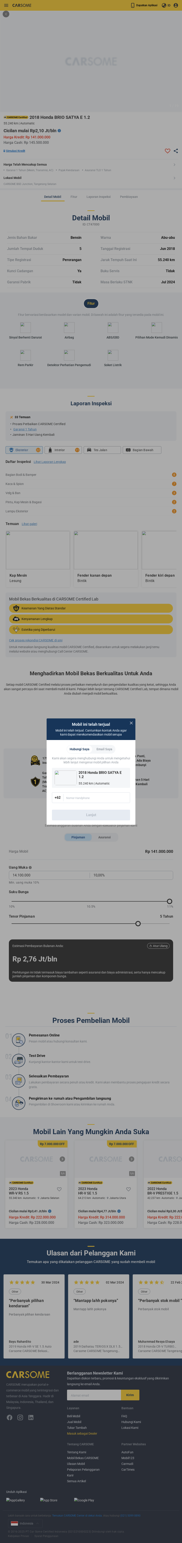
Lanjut (91, 815)
